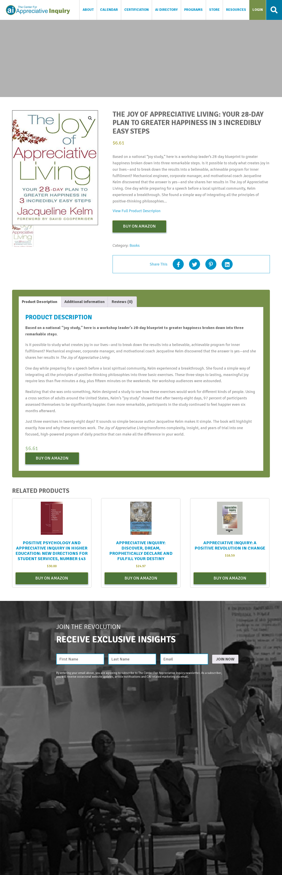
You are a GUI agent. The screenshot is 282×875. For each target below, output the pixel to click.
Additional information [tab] (84, 301)
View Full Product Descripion (137, 210)
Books (135, 245)
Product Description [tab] (39, 301)
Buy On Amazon (139, 226)
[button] (90, 118)
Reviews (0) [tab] (122, 301)
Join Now (225, 659)
